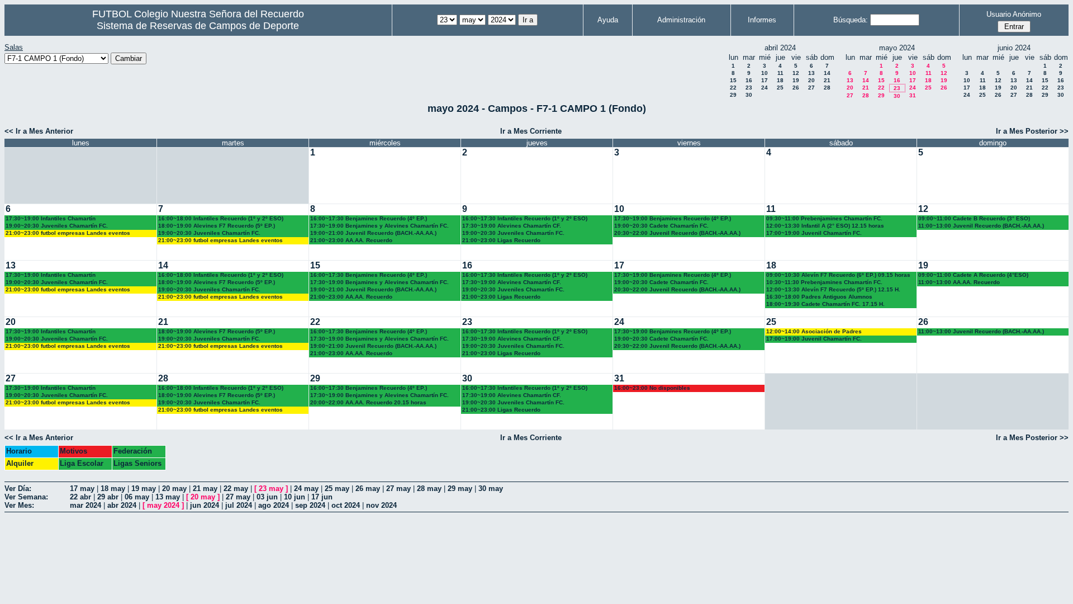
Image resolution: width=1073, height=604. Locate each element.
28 (827, 87)
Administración (681, 20)
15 (733, 80)
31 (912, 95)
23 (749, 87)
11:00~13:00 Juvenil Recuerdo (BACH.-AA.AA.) (981, 226)
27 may (398, 488)
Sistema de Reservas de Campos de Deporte (198, 25)
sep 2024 (310, 505)
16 (749, 80)
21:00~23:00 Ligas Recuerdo (501, 240)
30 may (490, 488)
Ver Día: (17, 488)
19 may (143, 488)
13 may (167, 497)
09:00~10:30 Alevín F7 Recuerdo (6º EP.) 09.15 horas (838, 275)
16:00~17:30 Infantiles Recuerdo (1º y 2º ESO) (524, 218)
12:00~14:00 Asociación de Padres (814, 331)
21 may (205, 488)
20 (811, 80)
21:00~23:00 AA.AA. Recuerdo (351, 240)
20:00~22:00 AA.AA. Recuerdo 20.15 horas (368, 402)
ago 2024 (273, 505)
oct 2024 (345, 505)
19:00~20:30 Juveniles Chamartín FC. (57, 226)
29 (733, 95)
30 (749, 95)
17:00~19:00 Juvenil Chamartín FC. (814, 233)
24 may (306, 488)
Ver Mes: (19, 505)
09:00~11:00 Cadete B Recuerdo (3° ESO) (974, 218)
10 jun (294, 497)
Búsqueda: (850, 20)
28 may (429, 488)
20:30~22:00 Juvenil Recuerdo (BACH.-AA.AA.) (677, 233)
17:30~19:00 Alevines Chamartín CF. (511, 226)
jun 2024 (204, 505)
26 (795, 87)
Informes (762, 20)
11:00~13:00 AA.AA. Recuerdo (959, 282)
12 (795, 73)
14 (827, 73)
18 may (113, 488)
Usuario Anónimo (1013, 14)
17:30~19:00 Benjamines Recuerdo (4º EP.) (672, 218)
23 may (271, 488)
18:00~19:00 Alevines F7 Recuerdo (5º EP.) (216, 226)
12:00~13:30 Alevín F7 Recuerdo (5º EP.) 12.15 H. (833, 289)
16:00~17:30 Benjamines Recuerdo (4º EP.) (368, 218)
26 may (367, 488)
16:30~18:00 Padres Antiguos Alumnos (819, 297)
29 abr (107, 497)
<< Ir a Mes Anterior (38, 131)
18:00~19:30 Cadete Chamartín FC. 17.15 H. (825, 304)
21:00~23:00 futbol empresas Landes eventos (68, 233)
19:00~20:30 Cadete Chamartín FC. (661, 226)
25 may (337, 488)
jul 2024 (238, 505)
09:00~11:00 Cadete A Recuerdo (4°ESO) (973, 275)
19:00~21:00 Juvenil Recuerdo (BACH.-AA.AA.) (373, 233)
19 (795, 80)
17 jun (322, 497)
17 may (82, 488)
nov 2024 (381, 505)
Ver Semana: (26, 497)
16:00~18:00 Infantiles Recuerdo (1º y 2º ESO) (220, 218)
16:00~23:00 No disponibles (652, 388)
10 (764, 73)
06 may (137, 497)
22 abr (80, 497)
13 (811, 73)
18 (780, 80)
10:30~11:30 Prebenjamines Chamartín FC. (824, 282)
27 (811, 87)
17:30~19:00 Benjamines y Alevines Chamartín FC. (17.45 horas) (379, 226)
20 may (174, 488)
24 (764, 87)
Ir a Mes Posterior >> (1032, 131)
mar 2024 (85, 505)
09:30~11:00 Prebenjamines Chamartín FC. (824, 218)
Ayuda (607, 20)
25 (780, 87)
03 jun (267, 497)
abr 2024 (121, 505)
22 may (236, 488)
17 (764, 80)
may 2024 (163, 505)
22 (733, 87)
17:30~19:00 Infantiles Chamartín (51, 218)
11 (780, 73)
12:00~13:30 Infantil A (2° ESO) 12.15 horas (825, 226)
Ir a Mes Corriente (531, 131)
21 (827, 80)
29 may (460, 488)
